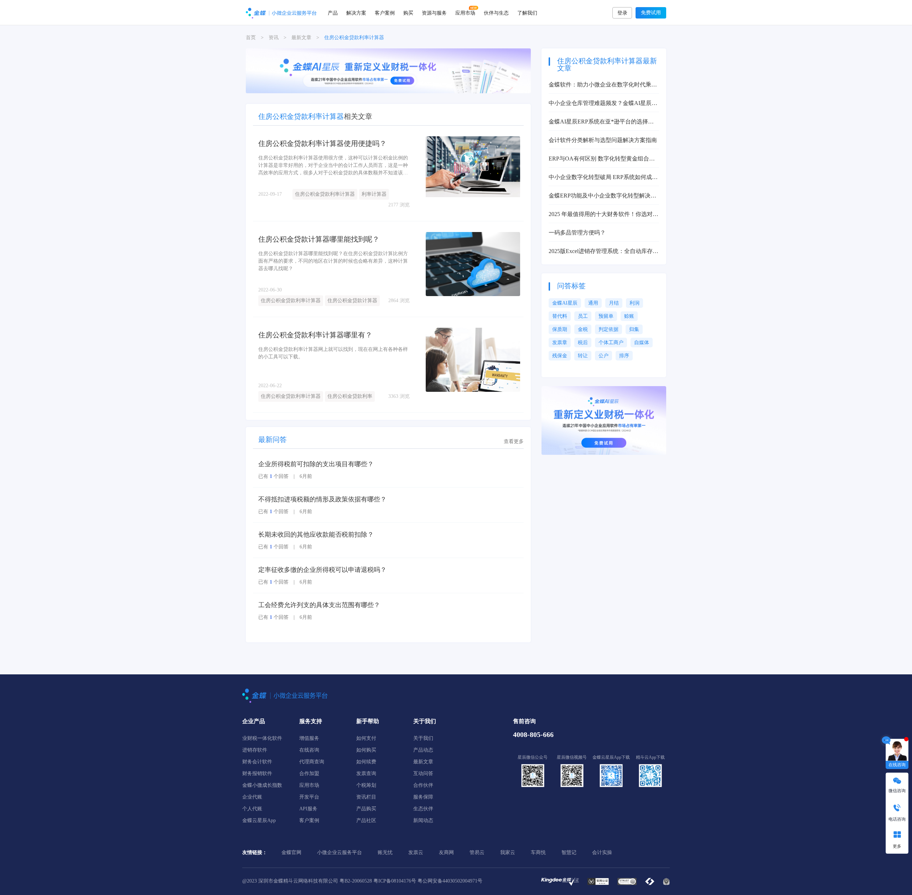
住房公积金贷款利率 (349, 396)
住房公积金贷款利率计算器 (325, 194)
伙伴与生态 (496, 12)
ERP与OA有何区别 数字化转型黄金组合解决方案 (602, 159)
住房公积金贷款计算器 (352, 300)
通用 (593, 303)
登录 (622, 13)
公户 (603, 355)
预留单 (605, 316)
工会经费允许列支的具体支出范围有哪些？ (319, 605)
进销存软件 (254, 750)
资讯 (274, 37)
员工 (583, 316)
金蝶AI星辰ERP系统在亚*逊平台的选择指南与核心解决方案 (601, 122)
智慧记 (568, 852)
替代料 (559, 316)
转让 (583, 355)
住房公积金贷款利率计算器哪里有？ (315, 335)
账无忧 (385, 852)
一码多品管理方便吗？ (577, 233)
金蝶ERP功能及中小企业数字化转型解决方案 (602, 196)
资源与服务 (434, 12)
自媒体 (641, 342)
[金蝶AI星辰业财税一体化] (604, 420)
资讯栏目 (366, 797)
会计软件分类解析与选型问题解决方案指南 (603, 140)
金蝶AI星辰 (564, 303)
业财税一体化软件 (262, 738)
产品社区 (366, 820)
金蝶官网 (291, 852)
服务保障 (423, 797)
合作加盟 (309, 773)
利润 (634, 303)
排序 (624, 355)
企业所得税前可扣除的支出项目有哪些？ (316, 464)
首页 (251, 37)
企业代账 (252, 797)
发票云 (415, 852)
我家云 (507, 852)
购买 (408, 12)
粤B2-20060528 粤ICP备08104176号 (378, 881)
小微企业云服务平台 (339, 852)
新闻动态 (423, 820)
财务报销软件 (257, 773)
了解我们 (527, 12)
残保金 (559, 355)
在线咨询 (309, 750)
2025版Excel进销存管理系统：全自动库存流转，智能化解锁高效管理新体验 (603, 252)
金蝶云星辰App (259, 820)
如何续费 (366, 761)
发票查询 (366, 773)
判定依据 (608, 329)
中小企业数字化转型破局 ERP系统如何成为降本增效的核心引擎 (603, 177)
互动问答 (423, 773)
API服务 (308, 808)
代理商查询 (311, 761)
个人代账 (252, 808)
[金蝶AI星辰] (388, 70)
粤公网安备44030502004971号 (450, 881)
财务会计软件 (257, 761)
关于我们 (423, 738)
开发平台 (309, 797)
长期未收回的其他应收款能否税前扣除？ (316, 534)
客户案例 (385, 12)
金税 (583, 329)
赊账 (629, 316)
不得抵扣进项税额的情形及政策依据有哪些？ (322, 499)
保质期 (559, 329)
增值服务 (309, 738)
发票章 (559, 342)
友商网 (446, 852)
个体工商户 (610, 342)
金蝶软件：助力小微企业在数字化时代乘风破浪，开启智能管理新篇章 (603, 85)
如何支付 (366, 738)
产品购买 (366, 808)
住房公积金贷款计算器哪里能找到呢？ (318, 239)
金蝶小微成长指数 (262, 785)
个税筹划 (366, 785)
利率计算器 (374, 194)
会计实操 (602, 852)
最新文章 (301, 37)
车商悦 (538, 852)
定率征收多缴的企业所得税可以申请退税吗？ (322, 569)
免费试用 (651, 12)
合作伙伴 (423, 785)
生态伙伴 (423, 808)
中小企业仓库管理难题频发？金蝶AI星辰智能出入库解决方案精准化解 (603, 103)
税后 (583, 342)
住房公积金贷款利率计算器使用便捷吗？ (322, 143)
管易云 (477, 852)
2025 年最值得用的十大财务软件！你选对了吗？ (603, 215)
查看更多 (514, 441)
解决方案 (356, 12)
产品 (333, 12)
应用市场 (465, 12)
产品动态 (423, 750)
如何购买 (366, 750)
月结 (614, 303)
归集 (634, 329)
